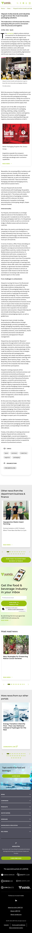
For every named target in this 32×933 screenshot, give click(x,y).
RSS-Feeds (4, 831)
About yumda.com (16, 914)
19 (22, 553)
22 (11, 757)
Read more (5, 620)
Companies (4, 800)
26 (18, 757)
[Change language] (23, 3)
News (3, 794)
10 (24, 551)
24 (15, 757)
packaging (10, 33)
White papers (5, 813)
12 (9, 553)
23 (13, 757)
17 (18, 553)
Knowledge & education (9, 825)
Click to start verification (15, 609)
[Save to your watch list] (26, 3)
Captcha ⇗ (22, 611)
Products (4, 806)
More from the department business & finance (16, 560)
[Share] (20, 3)
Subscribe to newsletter (14, 603)
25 (16, 757)
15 (15, 553)
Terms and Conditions (18, 925)
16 (16, 553)
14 (13, 553)
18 (20, 553)
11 (7, 755)
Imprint (6, 925)
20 (23, 755)
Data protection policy (16, 928)
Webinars (4, 819)
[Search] (17, 3)
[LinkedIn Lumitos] (16, 900)
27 (20, 757)
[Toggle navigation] (30, 3)
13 (11, 553)
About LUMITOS (15, 911)
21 (24, 755)
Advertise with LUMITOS (15, 907)
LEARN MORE (16, 776)
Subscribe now (16, 858)
